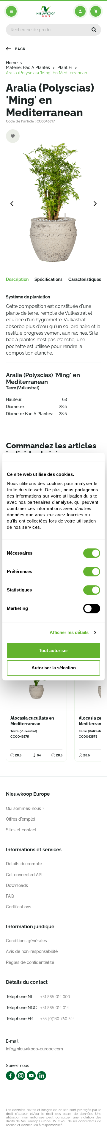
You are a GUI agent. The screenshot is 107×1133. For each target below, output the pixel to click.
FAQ (10, 896)
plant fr (64, 67)
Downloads (17, 885)
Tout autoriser (53, 650)
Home (12, 62)
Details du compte (24, 863)
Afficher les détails (69, 632)
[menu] (11, 11)
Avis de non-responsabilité (32, 951)
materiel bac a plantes (28, 67)
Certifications (18, 906)
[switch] (91, 571)
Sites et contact (21, 829)
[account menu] (80, 11)
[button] (94, 29)
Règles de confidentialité (30, 962)
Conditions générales (26, 940)
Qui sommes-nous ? (25, 808)
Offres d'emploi (20, 819)
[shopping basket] (95, 11)
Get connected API (24, 874)
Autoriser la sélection (54, 668)
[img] (46, 11)
